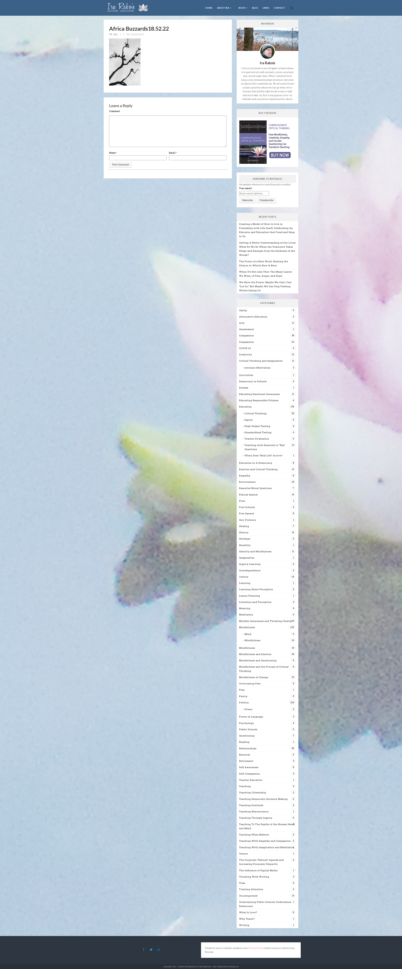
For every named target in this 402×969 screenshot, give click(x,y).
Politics (244, 702)
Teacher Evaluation (256, 438)
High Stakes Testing (257, 426)
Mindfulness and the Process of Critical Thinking (264, 668)
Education (245, 406)
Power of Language (251, 716)
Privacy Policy (256, 948)
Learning (244, 583)
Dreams (243, 387)
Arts (241, 322)
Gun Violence (247, 519)
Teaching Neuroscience (254, 811)
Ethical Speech (248, 494)
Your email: (245, 188)
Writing (244, 925)
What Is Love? (248, 912)
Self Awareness (248, 767)
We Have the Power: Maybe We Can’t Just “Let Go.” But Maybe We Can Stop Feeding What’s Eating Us (265, 286)
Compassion (246, 335)
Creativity (245, 354)
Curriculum (246, 375)
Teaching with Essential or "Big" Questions (264, 447)
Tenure (243, 853)
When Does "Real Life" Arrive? (263, 455)
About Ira (223, 7)
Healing (244, 526)
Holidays (244, 538)
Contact (279, 7)
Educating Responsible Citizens (259, 400)
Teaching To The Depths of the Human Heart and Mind (267, 826)
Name (112, 152)
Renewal (244, 754)
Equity (248, 419)
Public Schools (248, 729)
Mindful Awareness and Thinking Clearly (265, 621)
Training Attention (251, 889)
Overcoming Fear (250, 683)
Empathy (244, 475)
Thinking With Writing (254, 876)
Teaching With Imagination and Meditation (266, 847)
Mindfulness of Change (253, 677)
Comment (114, 111)
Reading (244, 741)
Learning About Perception (256, 589)
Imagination (247, 557)
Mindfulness (247, 627)
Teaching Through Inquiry (255, 817)
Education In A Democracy (255, 462)
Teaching (245, 786)
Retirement (246, 760)
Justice (243, 576)
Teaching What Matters (254, 834)
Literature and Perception (255, 602)
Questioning (247, 735)
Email (172, 152)
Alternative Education (253, 316)
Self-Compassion (249, 773)
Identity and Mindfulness (255, 551)
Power (248, 709)
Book (242, 7)
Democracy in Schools (253, 381)
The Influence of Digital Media (258, 870)
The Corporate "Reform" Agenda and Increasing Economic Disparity (261, 862)
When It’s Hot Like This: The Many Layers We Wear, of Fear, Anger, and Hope (265, 273)
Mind (247, 634)
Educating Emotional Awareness (259, 394)
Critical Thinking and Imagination (261, 360)
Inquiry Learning (250, 564)
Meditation (246, 614)
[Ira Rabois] (129, 8)
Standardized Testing (258, 432)
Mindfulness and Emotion (255, 654)
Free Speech (246, 513)
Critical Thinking (255, 413)
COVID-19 (245, 348)
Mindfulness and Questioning (258, 660)
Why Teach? (247, 918)
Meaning (244, 608)
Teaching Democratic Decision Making (263, 798)
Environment (247, 481)
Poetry (243, 696)
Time (242, 883)
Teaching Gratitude (251, 805)
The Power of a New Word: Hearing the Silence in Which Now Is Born (263, 263)
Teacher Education (250, 779)
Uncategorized (248, 895)
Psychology (246, 723)
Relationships (247, 748)
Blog (255, 7)
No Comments (135, 34)
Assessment (246, 329)
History (244, 532)
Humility (245, 545)
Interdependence (250, 570)
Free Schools (247, 507)
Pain (242, 689)
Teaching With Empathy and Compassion (265, 840)
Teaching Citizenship (252, 792)
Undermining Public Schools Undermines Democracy (265, 904)
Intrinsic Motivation (257, 367)
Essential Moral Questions (255, 488)
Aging (243, 310)
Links (266, 7)
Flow (242, 500)
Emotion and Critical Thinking (258, 469)
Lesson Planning (249, 595)
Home (208, 7)
